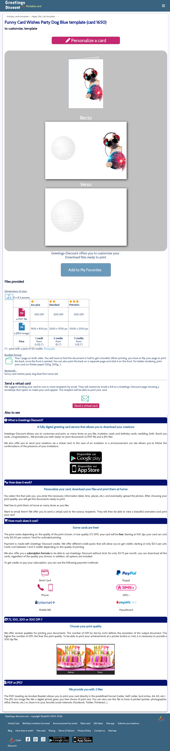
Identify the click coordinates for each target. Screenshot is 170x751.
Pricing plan (49, 348)
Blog (10, 730)
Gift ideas (98, 723)
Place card (85, 723)
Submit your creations (128, 723)
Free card (41, 730)
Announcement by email (65, 723)
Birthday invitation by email (36, 723)
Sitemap (112, 730)
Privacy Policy (84, 730)
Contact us (99, 730)
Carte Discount (14, 743)
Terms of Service (66, 730)
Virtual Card (13, 723)
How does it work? (24, 730)
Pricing (52, 730)
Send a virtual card (86, 406)
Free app (110, 723)
